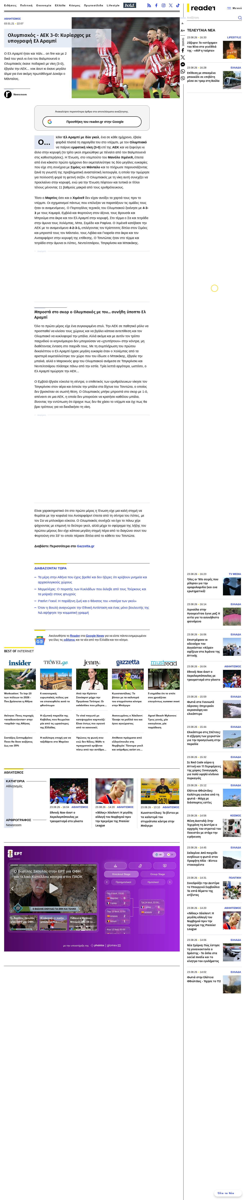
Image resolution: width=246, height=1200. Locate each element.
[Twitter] (171, 5)
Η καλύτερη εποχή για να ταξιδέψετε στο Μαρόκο (55, 739)
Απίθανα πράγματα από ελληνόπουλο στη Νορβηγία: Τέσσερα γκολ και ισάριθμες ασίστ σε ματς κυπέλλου (127, 744)
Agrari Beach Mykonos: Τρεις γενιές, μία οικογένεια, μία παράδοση (162, 721)
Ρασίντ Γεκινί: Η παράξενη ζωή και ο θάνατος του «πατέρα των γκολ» (87, 601)
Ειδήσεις (10, 5)
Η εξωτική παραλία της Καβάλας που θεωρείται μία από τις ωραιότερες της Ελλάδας (55, 721)
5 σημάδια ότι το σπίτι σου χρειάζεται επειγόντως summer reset (164, 697)
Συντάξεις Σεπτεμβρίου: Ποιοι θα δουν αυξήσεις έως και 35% (18, 741)
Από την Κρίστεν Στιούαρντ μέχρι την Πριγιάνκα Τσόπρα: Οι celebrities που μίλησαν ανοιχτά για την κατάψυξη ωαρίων (92, 699)
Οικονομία (43, 5)
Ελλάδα (60, 5)
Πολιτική (26, 5)
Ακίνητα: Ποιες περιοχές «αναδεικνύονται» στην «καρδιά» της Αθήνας (19, 719)
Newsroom (13, 825)
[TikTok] (178, 5)
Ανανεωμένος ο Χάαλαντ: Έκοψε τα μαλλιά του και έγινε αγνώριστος (127, 719)
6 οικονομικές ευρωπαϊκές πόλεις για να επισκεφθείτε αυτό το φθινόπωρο (55, 699)
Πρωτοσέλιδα (93, 5)
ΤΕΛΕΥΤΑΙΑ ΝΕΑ (201, 30)
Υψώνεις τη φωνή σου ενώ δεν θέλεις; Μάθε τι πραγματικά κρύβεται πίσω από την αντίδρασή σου (91, 744)
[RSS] (149, 5)
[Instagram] (163, 5)
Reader (75, 635)
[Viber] (183, 78)
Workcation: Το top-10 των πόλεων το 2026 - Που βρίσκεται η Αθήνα (18, 697)
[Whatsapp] (183, 71)
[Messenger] (183, 64)
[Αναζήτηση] (240, 18)
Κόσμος (74, 5)
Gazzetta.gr (85, 546)
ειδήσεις (69, 639)
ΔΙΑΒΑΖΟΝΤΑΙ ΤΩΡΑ (50, 568)
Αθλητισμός (14, 786)
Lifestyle (113, 5)
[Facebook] (156, 5)
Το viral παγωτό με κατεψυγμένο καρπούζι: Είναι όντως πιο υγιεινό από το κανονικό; (90, 721)
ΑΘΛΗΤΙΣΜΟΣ (12, 18)
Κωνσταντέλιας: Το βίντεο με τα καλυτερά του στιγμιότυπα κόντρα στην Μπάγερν (127, 699)
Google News (95, 635)
